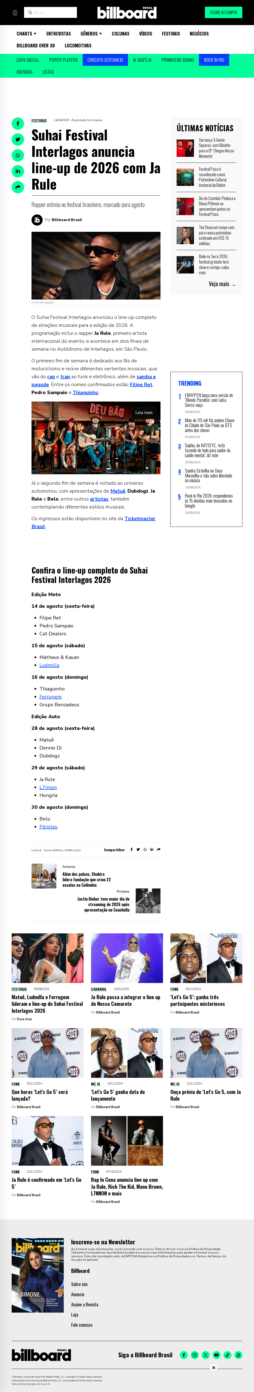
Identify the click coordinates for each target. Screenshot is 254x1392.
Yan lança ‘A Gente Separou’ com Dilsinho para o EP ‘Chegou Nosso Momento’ (216, 148)
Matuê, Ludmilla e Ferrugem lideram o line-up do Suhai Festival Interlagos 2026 (47, 1003)
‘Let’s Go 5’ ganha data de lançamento (118, 1095)
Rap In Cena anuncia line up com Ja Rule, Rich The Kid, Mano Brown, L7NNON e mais (127, 1186)
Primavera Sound (177, 60)
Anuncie (77, 1294)
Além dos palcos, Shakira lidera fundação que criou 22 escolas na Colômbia (87, 879)
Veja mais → (222, 283)
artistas (99, 499)
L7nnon (48, 787)
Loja (74, 1314)
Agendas (24, 71)
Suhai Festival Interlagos (62, 850)
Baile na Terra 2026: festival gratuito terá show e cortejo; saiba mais (214, 264)
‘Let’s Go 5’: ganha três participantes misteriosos (197, 1000)
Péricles (48, 826)
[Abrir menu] (15, 13)
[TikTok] (227, 1355)
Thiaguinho (85, 392)
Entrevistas (58, 33)
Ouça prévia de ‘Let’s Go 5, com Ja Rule (205, 1095)
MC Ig (95, 1083)
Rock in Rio (214, 60)
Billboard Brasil (67, 219)
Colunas (120, 33)
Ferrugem (50, 696)
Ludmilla (49, 665)
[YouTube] (217, 1355)
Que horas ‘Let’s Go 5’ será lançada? (40, 1095)
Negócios (199, 33)
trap (65, 376)
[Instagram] (195, 1355)
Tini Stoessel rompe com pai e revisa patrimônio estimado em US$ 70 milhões (216, 235)
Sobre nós (79, 1284)
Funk (174, 989)
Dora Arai (24, 1019)
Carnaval (99, 989)
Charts (24, 33)
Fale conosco (82, 1325)
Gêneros (89, 33)
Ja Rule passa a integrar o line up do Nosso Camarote (125, 1000)
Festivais (171, 33)
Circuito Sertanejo (105, 60)
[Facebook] (184, 1355)
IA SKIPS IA (142, 60)
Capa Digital (28, 60)
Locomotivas (78, 45)
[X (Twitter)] (206, 1355)
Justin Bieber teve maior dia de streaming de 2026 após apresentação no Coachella (103, 904)
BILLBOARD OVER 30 (36, 45)
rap (51, 376)
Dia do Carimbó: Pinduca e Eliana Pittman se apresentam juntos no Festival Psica (217, 206)
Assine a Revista (84, 1304)
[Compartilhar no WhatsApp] (18, 155)
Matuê (117, 491)
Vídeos (145, 33)
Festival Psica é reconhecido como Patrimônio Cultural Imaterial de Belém (212, 177)
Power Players (63, 60)
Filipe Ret (141, 384)
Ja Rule (36, 850)
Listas (48, 71)
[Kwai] (238, 1355)
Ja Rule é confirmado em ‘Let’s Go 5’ (46, 1183)
